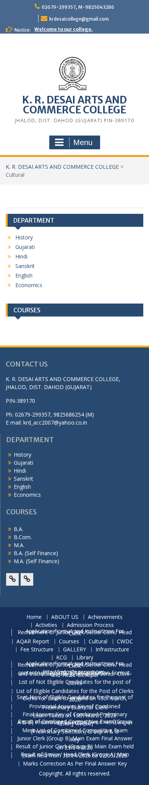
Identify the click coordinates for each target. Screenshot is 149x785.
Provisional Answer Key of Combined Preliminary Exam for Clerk (74, 707)
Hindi (21, 256)
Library (84, 657)
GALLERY (74, 649)
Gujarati (25, 246)
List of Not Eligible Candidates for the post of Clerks (75, 683)
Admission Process (90, 625)
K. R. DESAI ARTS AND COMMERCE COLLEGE (74, 105)
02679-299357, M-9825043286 (78, 7)
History (24, 237)
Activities (46, 625)
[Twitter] (27, 579)
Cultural (98, 641)
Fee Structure (36, 649)
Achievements (105, 617)
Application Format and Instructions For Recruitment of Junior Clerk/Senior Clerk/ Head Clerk (75, 632)
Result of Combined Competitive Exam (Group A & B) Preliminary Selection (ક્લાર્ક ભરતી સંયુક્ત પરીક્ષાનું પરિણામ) (75, 722)
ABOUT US (64, 617)
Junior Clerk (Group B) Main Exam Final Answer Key (75, 739)
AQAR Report (32, 641)
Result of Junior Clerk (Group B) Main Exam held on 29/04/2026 (75, 747)
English (23, 275)
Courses (69, 641)
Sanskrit (25, 266)
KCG (61, 657)
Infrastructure (112, 649)
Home (34, 617)
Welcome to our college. (63, 29)
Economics (28, 285)
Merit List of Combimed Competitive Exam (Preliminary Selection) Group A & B (75, 731)
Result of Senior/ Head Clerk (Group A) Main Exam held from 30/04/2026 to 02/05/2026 (75, 755)
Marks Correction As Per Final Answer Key (75, 763)
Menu (82, 142)
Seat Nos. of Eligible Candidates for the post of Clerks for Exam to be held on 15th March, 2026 (75, 698)
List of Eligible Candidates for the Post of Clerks (75, 691)
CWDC (125, 641)
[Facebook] (12, 579)
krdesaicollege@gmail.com (79, 19)
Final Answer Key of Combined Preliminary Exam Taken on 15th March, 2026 (75, 715)
